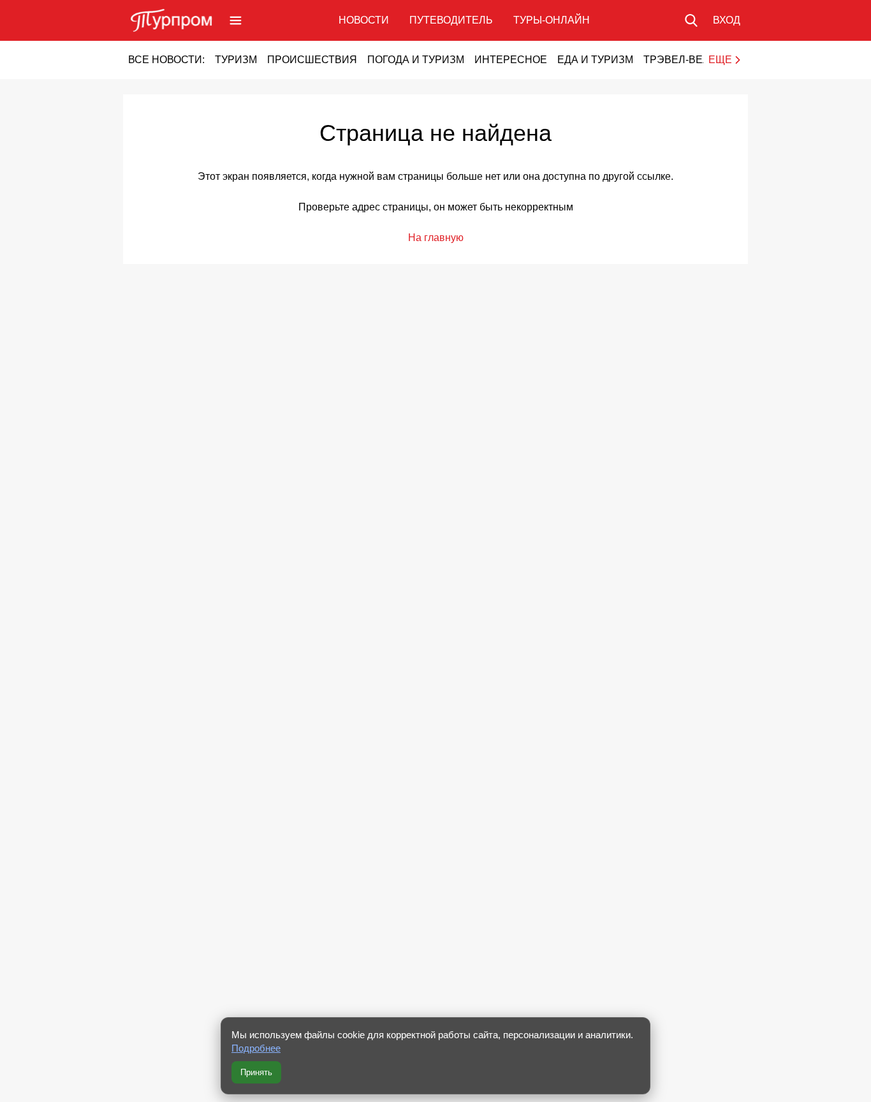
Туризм (236, 59)
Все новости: (166, 59)
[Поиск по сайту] (691, 20)
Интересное (510, 59)
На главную (436, 237)
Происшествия (312, 59)
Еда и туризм (595, 59)
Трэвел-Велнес (687, 59)
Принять (256, 1072)
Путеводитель (451, 20)
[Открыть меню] (235, 20)
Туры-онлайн (551, 20)
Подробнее (256, 1048)
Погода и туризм (415, 59)
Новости (364, 20)
